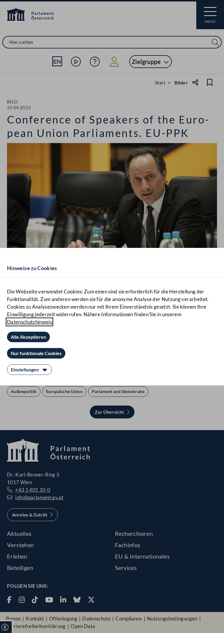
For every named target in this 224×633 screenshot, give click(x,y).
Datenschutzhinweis (29, 322)
